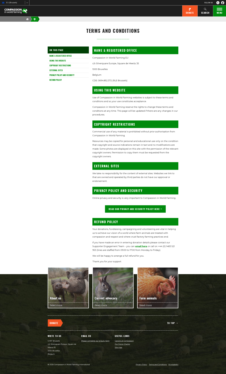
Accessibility (173, 365)
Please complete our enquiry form (95, 341)
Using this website (57, 60)
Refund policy (55, 80)
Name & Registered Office (60, 55)
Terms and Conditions (158, 365)
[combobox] (6, 2)
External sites (56, 70)
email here (141, 246)
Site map (118, 347)
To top (171, 323)
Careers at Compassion (124, 341)
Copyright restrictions (60, 65)
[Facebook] (222, 2)
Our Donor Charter (122, 344)
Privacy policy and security (61, 75)
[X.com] (217, 2)
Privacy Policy (141, 365)
